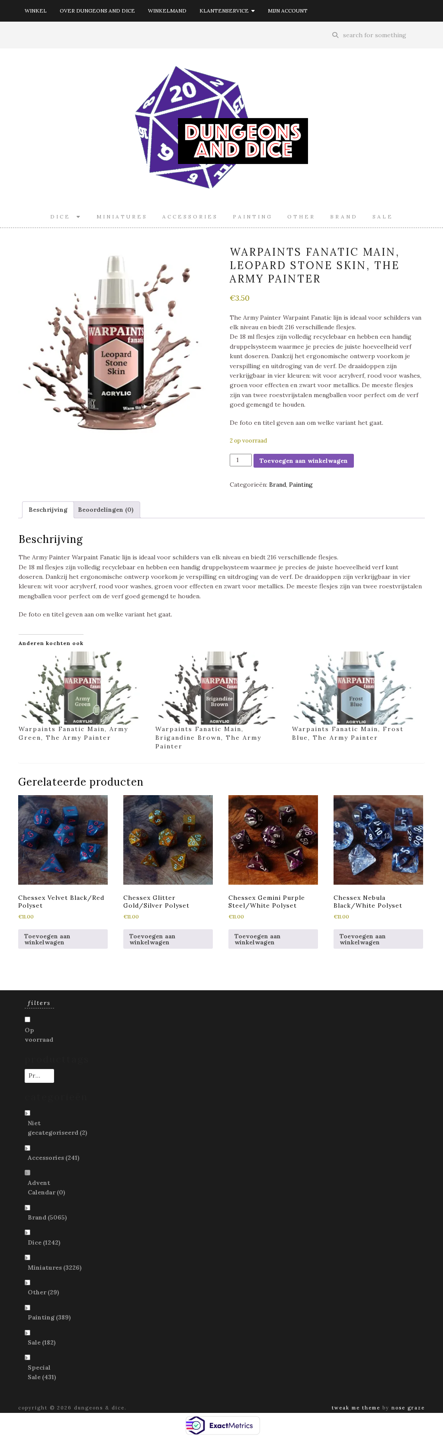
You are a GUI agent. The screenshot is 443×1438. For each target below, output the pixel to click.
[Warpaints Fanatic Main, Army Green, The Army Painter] (83, 688)
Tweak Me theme (356, 1408)
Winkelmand (167, 10)
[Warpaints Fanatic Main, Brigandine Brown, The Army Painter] (219, 688)
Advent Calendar (46, 1187)
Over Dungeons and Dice (97, 10)
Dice (63, 216)
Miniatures (122, 216)
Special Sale (42, 1372)
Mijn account (288, 10)
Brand (344, 216)
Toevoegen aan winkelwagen (304, 461)
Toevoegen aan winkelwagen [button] (47, 939)
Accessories (190, 216)
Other (301, 216)
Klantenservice (225, 10)
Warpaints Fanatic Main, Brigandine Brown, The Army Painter (208, 737)
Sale (382, 216)
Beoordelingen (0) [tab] (106, 510)
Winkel (36, 10)
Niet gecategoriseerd (57, 1127)
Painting (253, 216)
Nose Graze (408, 1408)
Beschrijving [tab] (48, 510)
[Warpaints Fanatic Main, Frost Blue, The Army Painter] (356, 688)
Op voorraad (39, 1034)
